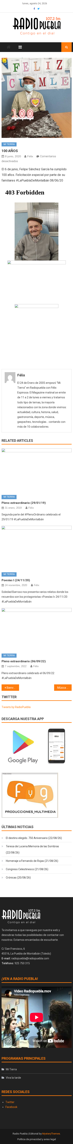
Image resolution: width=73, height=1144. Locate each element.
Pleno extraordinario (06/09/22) (24, 661)
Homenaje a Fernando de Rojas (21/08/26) (32, 860)
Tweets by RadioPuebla (16, 707)
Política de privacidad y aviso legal (36, 1139)
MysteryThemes (51, 1133)
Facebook (11, 1107)
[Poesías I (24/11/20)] (37, 547)
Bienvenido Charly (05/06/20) (13, 687)
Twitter (9, 1102)
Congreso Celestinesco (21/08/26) (27, 869)
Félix (30, 156)
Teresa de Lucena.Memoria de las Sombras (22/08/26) (32, 849)
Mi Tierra (9, 144)
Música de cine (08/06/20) (64, 687)
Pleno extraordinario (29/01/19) (24, 503)
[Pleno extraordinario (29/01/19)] (37, 470)
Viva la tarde (13, 1077)
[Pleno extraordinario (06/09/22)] (37, 629)
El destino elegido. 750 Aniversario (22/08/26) (34, 838)
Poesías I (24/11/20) (16, 580)
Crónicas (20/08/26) (18, 877)
